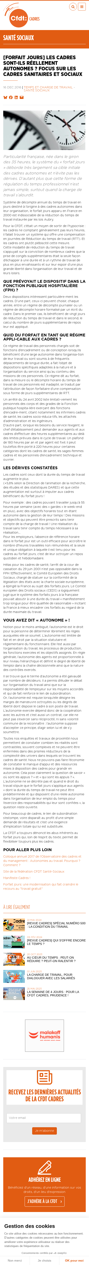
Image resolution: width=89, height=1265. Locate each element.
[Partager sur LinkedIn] (16, 97)
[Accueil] (21, 15)
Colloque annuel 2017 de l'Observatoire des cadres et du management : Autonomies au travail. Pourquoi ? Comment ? (42, 861)
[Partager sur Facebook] (11, 97)
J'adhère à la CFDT (42, 1201)
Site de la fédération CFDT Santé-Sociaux (33, 871)
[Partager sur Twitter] (5, 97)
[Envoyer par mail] (21, 97)
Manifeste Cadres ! (16, 878)
